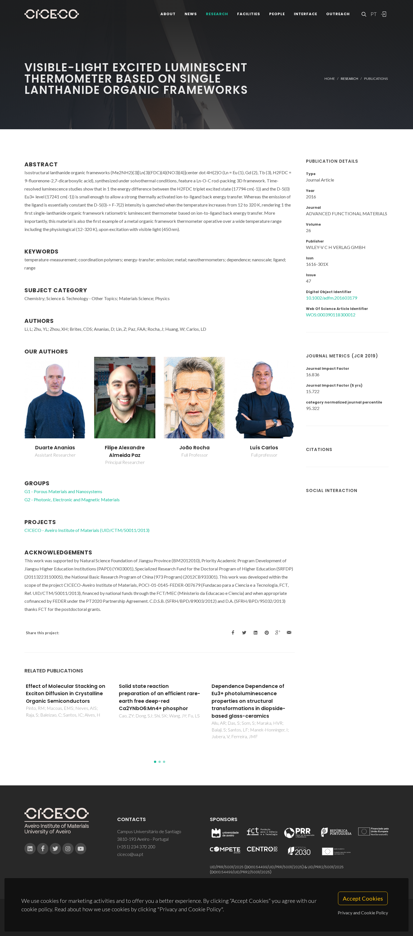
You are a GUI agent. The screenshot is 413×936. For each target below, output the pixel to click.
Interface (305, 14)
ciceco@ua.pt (130, 854)
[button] (155, 762)
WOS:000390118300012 (330, 314)
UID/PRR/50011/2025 (227, 867)
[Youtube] (80, 848)
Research (217, 14)
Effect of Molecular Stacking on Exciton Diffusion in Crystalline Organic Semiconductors (65, 693)
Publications (376, 78)
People (277, 14)
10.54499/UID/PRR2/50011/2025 (244, 872)
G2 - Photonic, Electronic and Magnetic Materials (72, 499)
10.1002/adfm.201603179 (331, 297)
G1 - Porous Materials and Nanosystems (63, 491)
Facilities (248, 14)
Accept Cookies (363, 898)
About (168, 14)
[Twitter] (55, 848)
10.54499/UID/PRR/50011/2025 (277, 867)
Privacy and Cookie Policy (363, 912)
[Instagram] (68, 848)
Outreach (338, 14)
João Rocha (194, 447)
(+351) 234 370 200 (136, 846)
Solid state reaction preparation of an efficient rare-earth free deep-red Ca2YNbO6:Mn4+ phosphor (159, 697)
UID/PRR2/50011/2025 (326, 867)
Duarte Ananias (55, 447)
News (191, 14)
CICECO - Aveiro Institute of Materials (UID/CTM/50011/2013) (86, 530)
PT (373, 14)
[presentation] (19, 411)
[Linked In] (30, 848)
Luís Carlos (264, 447)
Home (329, 78)
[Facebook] (42, 848)
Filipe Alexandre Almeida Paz (125, 451)
